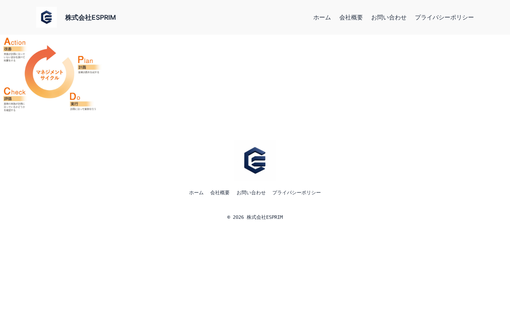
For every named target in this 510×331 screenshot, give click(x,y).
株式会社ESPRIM (90, 17)
